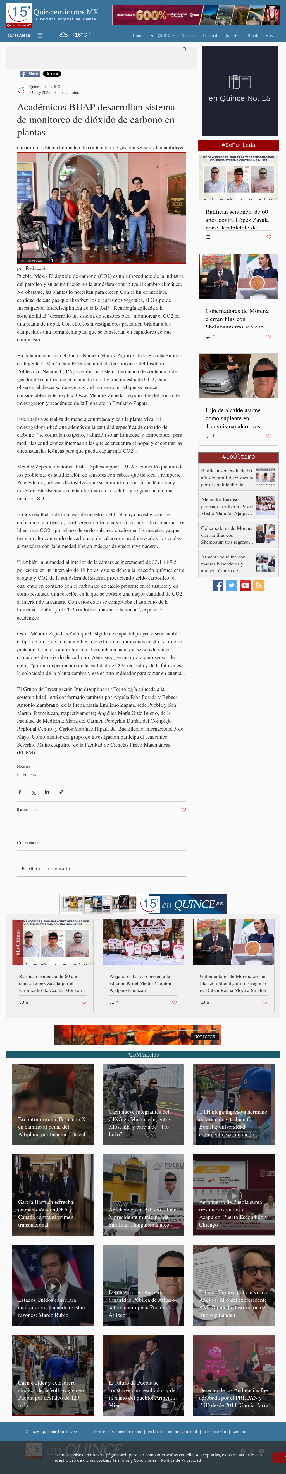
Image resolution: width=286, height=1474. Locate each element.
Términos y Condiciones (134, 1460)
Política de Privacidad (181, 1460)
